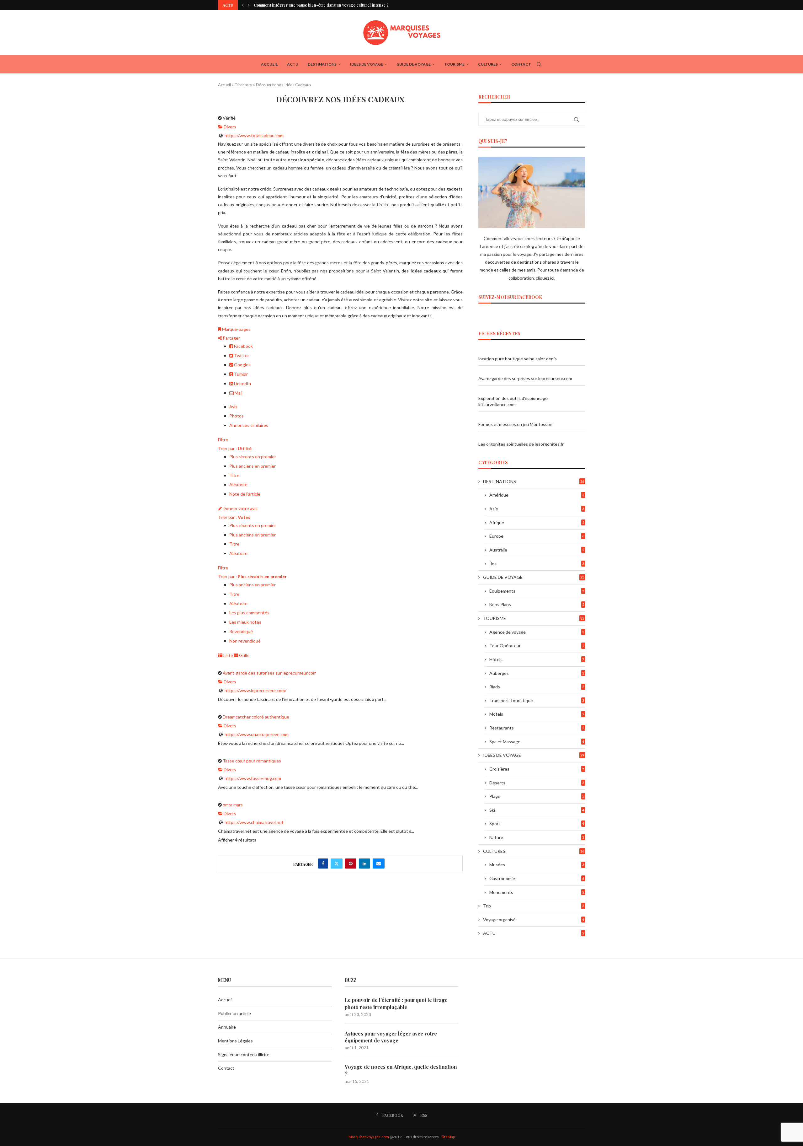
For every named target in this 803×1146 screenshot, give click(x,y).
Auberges (536, 673)
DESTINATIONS (322, 64)
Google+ (242, 364)
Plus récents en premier (252, 456)
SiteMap (448, 1136)
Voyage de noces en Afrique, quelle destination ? (401, 1070)
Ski (536, 810)
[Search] (539, 64)
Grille (243, 655)
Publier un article (234, 1013)
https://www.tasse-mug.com (253, 778)
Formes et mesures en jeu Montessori (515, 424)
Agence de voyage (536, 632)
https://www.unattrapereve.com (257, 734)
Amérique (536, 495)
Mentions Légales (235, 1040)
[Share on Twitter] (337, 863)
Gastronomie (536, 878)
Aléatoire (238, 484)
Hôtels (536, 659)
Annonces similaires (248, 425)
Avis (233, 406)
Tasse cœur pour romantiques (252, 760)
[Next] (248, 5)
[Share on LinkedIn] (364, 863)
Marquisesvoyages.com (368, 1136)
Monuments (536, 892)
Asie (536, 508)
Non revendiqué (245, 640)
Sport (536, 823)
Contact (521, 64)
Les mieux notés (245, 622)
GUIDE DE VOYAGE (413, 64)
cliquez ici (545, 278)
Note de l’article (244, 494)
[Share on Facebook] (323, 863)
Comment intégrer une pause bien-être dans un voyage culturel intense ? (321, 5)
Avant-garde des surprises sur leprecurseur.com (269, 672)
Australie (536, 549)
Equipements (536, 591)
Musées (536, 864)
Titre (234, 475)
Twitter (241, 355)
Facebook (243, 346)
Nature (536, 837)
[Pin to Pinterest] (350, 863)
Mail (238, 392)
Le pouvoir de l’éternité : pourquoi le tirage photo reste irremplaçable (396, 1003)
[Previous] (242, 5)
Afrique (536, 522)
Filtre (223, 439)
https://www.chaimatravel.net (254, 822)
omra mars (233, 804)
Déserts (536, 782)
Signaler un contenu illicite (243, 1054)
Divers (229, 126)
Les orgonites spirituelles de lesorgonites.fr (521, 444)
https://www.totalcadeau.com (254, 135)
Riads (536, 686)
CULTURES (488, 64)
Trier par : (235, 448)
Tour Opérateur (536, 645)
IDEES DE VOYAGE (366, 64)
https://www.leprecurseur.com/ (255, 690)
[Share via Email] (379, 863)
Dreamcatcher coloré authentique (256, 716)
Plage (536, 796)
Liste (227, 655)
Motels (536, 714)
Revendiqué (241, 631)
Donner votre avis (240, 508)
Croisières (536, 769)
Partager (231, 338)
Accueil (269, 64)
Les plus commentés (249, 612)
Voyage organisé (533, 919)
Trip (533, 905)
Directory (243, 84)
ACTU (292, 64)
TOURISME (454, 64)
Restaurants (536, 727)
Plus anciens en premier (252, 466)
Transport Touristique (536, 700)
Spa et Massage (536, 741)
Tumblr (240, 374)
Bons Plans (536, 604)
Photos (236, 415)
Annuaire (227, 1027)
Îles (536, 563)
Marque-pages (236, 329)
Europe (536, 536)
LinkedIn (242, 383)
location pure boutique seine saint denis (517, 358)
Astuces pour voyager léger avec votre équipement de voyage (391, 1037)
